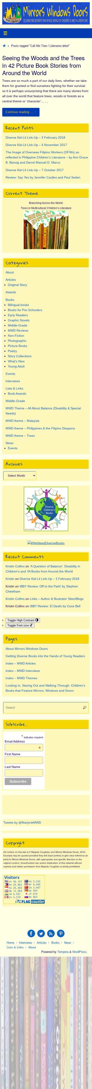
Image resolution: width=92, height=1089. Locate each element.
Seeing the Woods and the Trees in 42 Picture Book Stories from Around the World (43, 65)
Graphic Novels (18, 320)
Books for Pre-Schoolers (25, 310)
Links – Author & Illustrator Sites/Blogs (57, 599)
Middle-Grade (17, 325)
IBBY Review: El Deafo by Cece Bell (55, 606)
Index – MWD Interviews (23, 671)
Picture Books (17, 346)
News (9, 443)
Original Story (17, 285)
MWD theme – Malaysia (22, 420)
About (10, 272)
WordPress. (80, 952)
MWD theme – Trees (20, 435)
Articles (11, 279)
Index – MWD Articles (21, 663)
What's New (16, 361)
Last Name (12, 767)
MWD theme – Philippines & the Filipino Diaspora (40, 428)
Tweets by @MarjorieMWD (22, 822)
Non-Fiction (16, 335)
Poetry (12, 351)
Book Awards (17, 393)
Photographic (17, 340)
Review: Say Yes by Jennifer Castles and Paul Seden (43, 177)
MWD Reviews (18, 330)
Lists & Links (14, 388)
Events (10, 373)
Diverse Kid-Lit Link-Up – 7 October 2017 (35, 170)
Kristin (10, 578)
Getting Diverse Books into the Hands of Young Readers (45, 656)
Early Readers (18, 315)
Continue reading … (19, 112)
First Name (12, 754)
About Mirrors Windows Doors (27, 648)
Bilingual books (18, 305)
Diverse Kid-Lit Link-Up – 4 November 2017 (36, 145)
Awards (11, 292)
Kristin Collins (15, 566)
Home (10, 942)
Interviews (13, 381)
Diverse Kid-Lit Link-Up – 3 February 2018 (35, 137)
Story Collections (19, 356)
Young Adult (16, 366)
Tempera (63, 952)
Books (10, 299)
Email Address (23, 741)
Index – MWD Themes (21, 678)
